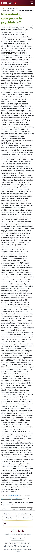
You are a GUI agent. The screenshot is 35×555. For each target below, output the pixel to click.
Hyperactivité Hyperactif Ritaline (11, 499)
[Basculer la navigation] (32, 2)
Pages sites (8, 514)
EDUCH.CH (9, 2)
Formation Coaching (24, 514)
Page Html (9, 518)
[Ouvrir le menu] (5, 524)
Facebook (15, 27)
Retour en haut (18, 539)
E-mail (30, 27)
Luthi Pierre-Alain (14, 495)
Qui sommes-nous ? (11, 543)
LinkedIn (23, 27)
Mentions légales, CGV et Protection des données (17, 550)
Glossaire (26, 518)
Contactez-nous (25, 543)
